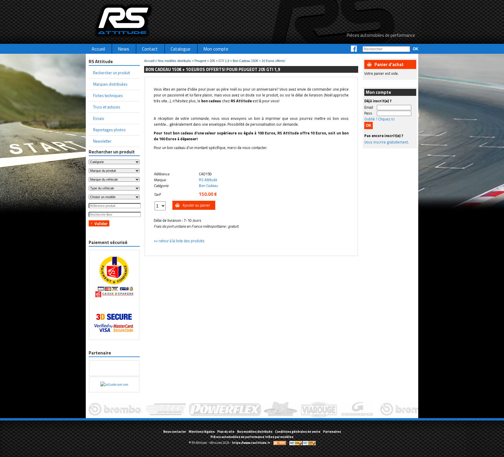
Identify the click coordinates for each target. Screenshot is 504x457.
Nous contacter (174, 431)
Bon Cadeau (208, 185)
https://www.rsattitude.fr (251, 442)
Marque (160, 180)
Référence (161, 174)
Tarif (157, 194)
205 (212, 61)
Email (368, 107)
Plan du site (226, 431)
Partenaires (332, 431)
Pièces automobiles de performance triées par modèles (252, 437)
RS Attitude (208, 180)
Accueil (149, 61)
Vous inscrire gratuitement (386, 142)
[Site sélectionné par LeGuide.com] (114, 384)
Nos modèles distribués (174, 61)
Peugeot (200, 61)
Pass (368, 113)
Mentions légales (202, 431)
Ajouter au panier (196, 205)
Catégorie (161, 185)
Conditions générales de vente (298, 431)
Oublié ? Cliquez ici (379, 119)
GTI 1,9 (223, 61)
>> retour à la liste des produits (179, 241)
